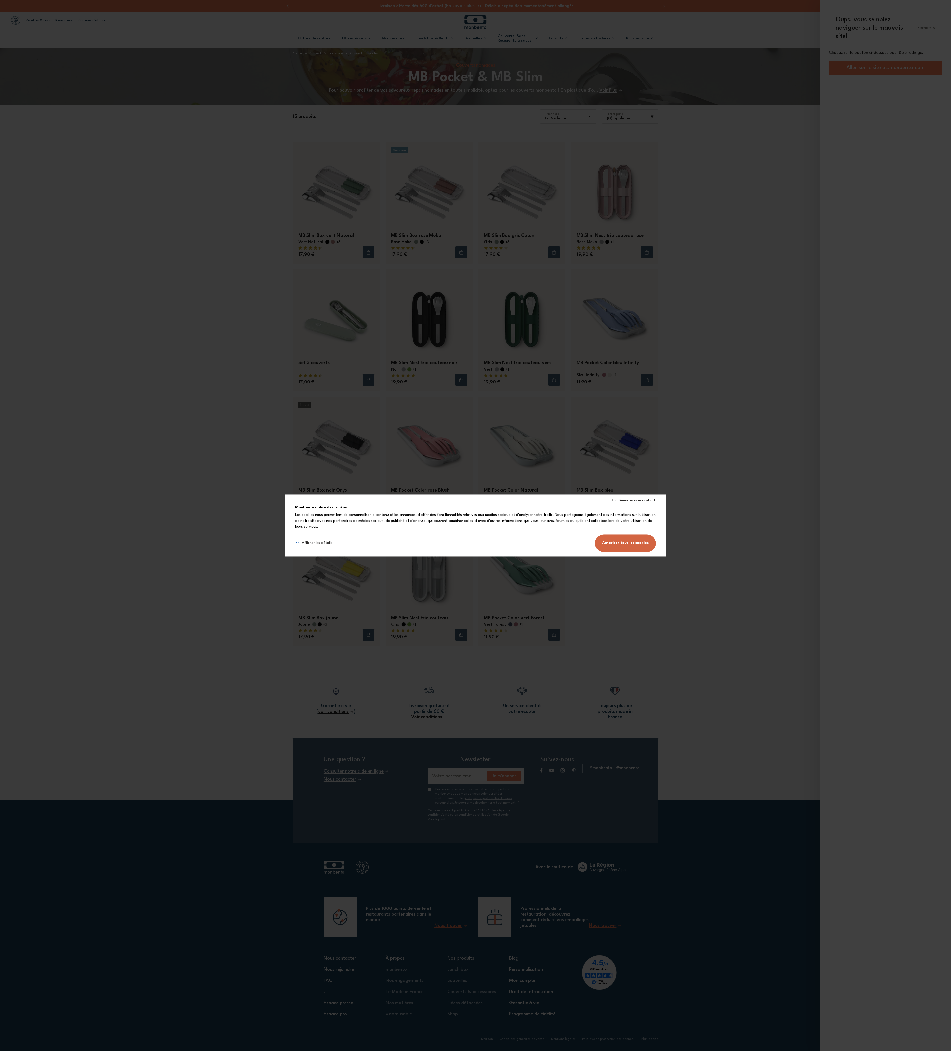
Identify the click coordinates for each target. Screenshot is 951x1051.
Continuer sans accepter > (634, 500)
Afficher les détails (317, 543)
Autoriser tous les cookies (625, 543)
